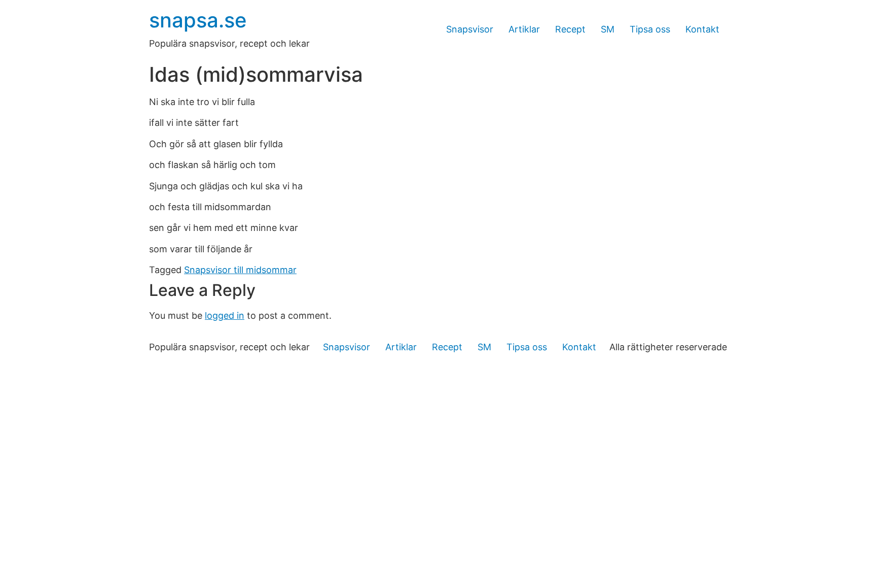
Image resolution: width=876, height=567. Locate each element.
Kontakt (702, 29)
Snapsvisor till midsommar (240, 269)
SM (607, 29)
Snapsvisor (469, 29)
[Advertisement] (438, 441)
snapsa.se (198, 20)
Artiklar (524, 29)
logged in (224, 315)
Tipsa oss (650, 29)
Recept (570, 29)
